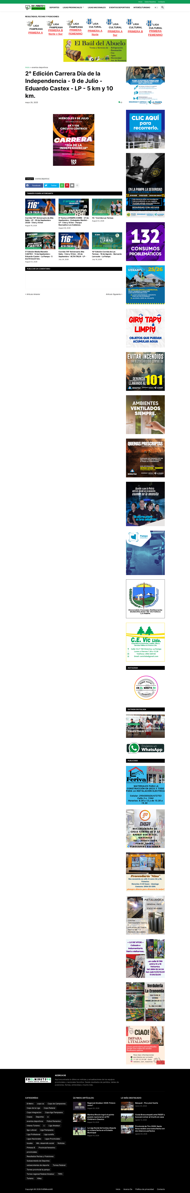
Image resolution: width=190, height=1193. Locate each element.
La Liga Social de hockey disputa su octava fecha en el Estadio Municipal (101, 1130)
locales (30, 1143)
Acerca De (127, 1189)
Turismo (30, 1178)
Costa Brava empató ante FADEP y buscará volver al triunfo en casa (150, 1115)
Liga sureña (49, 1134)
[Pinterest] (67, 185)
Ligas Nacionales (97, 7)
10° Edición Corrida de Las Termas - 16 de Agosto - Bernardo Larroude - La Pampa (107, 254)
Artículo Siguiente (113, 294)
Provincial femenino (47, 1147)
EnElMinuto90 (47, 1189)
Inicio (140, 2)
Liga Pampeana (46, 1130)
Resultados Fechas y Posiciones (40, 1156)
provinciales (32, 1152)
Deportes (54, 7)
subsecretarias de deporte (38, 1165)
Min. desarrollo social (45, 1143)
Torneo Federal (59, 1165)
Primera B (31, 1147)
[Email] (72, 185)
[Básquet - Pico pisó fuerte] (127, 1106)
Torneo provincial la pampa (38, 1169)
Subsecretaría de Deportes (38, 1161)
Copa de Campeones (57, 1103)
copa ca (40, 1103)
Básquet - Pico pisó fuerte (146, 1103)
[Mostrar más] (77, 185)
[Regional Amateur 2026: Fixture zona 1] (79, 1106)
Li (44, 1125)
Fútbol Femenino (54, 1121)
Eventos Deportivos (119, 7)
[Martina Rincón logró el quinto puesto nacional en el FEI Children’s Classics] (79, 1117)
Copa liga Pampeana (54, 1112)
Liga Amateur (54, 1125)
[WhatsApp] (62, 185)
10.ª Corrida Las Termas (102, 218)
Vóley (39, 1178)
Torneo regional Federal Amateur (40, 1174)
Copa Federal (49, 1108)
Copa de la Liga (33, 1108)
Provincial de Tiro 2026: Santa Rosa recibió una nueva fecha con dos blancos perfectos (150, 1128)
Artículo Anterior (33, 294)
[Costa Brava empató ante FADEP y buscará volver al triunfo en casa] (127, 1117)
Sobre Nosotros (150, 2)
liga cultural (31, 1130)
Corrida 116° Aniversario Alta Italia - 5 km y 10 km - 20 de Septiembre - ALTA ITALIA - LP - (72, 254)
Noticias (61, 1143)
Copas (29, 1117)
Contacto (161, 2)
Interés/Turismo (142, 7)
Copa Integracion (34, 1112)
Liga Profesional (33, 1134)
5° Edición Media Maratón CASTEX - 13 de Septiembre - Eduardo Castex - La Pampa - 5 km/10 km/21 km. (38, 255)
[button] (156, 7)
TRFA (60, 1174)
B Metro (30, 1103)
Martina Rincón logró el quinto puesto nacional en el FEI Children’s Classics (100, 1116)
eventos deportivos (40, 67)
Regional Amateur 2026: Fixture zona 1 (101, 1104)
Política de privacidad (144, 1189)
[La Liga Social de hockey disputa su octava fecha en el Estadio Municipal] (79, 1131)
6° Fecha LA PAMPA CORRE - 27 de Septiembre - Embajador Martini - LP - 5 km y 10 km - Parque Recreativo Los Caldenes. (74, 221)
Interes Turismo (33, 1125)
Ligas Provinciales (72, 7)
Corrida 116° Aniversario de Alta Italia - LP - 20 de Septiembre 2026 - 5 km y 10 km (39, 220)
